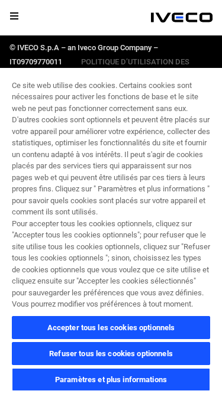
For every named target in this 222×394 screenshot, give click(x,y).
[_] (182, 17)
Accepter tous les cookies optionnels (111, 327)
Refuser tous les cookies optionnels (111, 353)
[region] (111, 230)
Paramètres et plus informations (111, 379)
